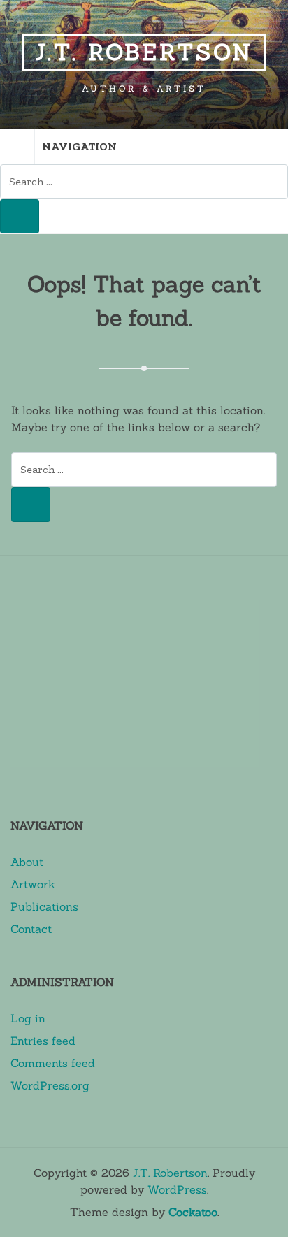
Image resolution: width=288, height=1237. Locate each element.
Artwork (32, 884)
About (26, 862)
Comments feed (52, 1063)
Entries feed (42, 1041)
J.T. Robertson (144, 52)
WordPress (177, 1189)
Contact (31, 929)
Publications (44, 906)
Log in (27, 1018)
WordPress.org (49, 1085)
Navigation (79, 146)
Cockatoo (192, 1212)
